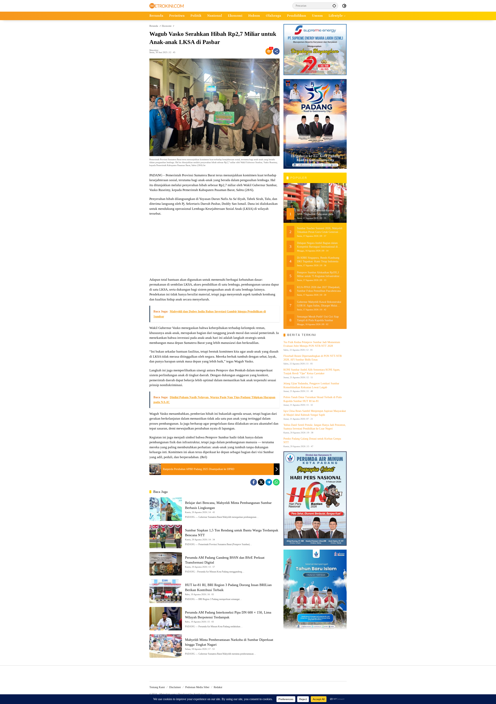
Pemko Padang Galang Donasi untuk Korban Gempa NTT (312, 440)
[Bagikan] (276, 51)
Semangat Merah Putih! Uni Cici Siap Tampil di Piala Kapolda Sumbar (318, 318)
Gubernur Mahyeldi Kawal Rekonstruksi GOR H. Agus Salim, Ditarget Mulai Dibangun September (319, 303)
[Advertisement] (214, 247)
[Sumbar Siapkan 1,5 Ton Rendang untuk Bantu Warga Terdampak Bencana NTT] (165, 536)
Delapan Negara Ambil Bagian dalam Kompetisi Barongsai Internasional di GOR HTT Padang (317, 245)
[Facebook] (253, 482)
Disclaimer (175, 687)
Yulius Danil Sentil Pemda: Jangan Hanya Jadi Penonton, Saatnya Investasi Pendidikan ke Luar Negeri (314, 426)
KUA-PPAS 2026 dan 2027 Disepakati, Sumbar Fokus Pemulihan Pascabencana (319, 289)
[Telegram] (268, 482)
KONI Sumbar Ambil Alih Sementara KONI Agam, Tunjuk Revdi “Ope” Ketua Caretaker (311, 371)
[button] (334, 6)
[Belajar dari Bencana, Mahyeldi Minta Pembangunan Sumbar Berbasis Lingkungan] (165, 509)
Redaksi (218, 687)
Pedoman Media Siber (197, 687)
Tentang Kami (157, 687)
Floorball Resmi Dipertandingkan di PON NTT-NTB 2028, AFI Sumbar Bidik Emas (312, 358)
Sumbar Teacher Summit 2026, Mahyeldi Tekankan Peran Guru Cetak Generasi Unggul (319, 230)
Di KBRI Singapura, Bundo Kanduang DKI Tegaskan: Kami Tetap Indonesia (318, 259)
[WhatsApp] (276, 482)
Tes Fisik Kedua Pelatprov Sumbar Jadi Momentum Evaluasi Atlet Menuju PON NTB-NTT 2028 (311, 344)
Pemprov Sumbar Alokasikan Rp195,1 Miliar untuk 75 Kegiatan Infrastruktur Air (318, 274)
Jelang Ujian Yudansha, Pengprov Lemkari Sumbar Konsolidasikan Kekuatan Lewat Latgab (311, 385)
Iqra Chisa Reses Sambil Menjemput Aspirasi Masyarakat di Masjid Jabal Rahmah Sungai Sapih (314, 413)
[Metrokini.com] (166, 5)
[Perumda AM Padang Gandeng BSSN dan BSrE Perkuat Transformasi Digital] (165, 564)
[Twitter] (261, 482)
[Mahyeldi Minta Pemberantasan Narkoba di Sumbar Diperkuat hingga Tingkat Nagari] (165, 646)
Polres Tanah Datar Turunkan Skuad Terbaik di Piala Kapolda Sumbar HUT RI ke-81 (312, 399)
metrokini (153, 50)
